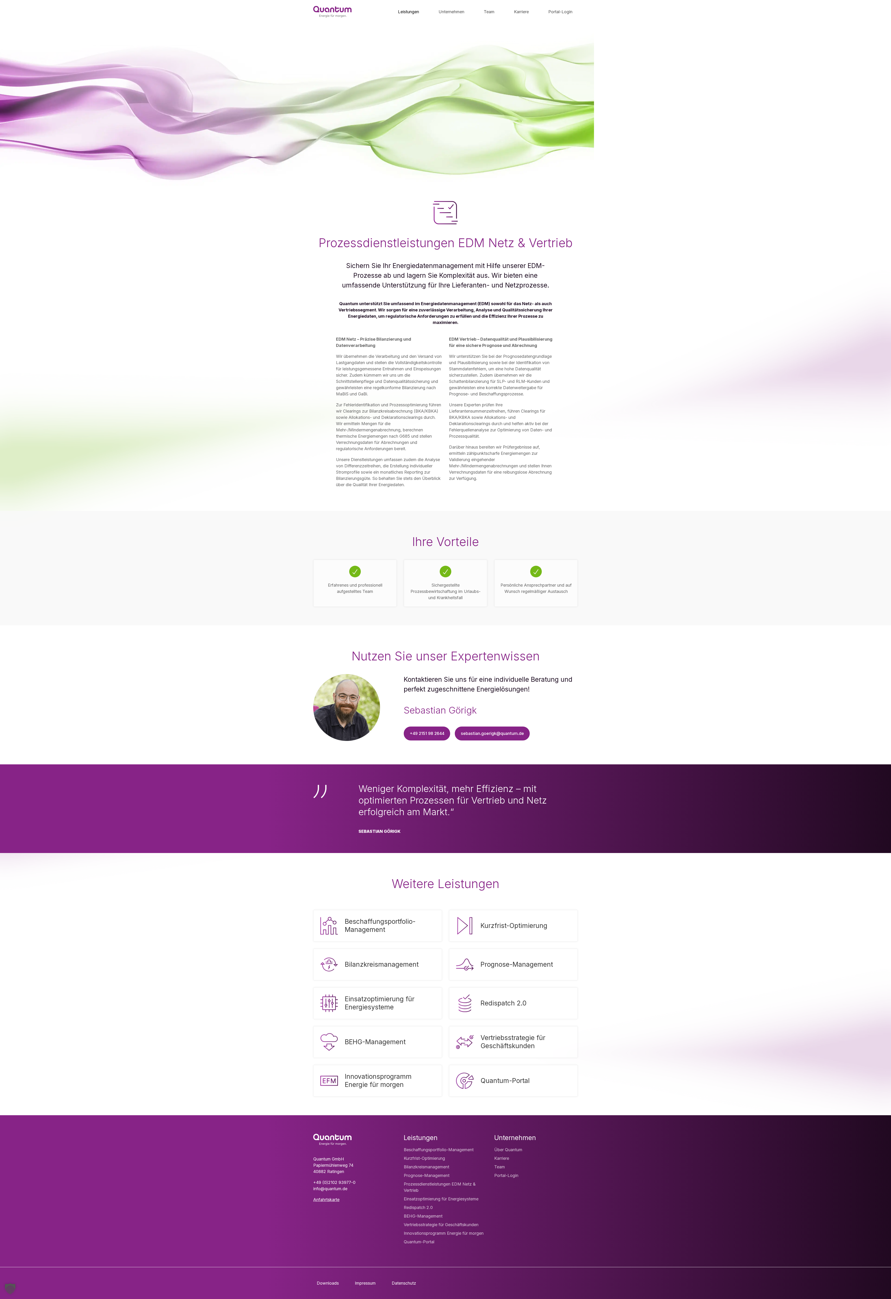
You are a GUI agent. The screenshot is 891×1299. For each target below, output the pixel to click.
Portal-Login (506, 1175)
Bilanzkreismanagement (426, 1166)
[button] (10, 1289)
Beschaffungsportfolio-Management (439, 1149)
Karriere (501, 1158)
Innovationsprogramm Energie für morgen (444, 1233)
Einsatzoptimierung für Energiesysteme (441, 1198)
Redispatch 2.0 (418, 1207)
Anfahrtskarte (326, 1199)
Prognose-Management (426, 1175)
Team (499, 1166)
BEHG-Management (423, 1216)
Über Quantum (508, 1149)
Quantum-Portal (419, 1241)
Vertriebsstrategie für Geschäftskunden (441, 1224)
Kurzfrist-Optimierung (424, 1158)
